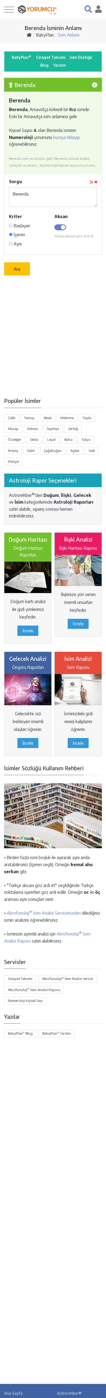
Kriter (15, 216)
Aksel (47, 418)
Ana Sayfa (13, 1393)
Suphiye (53, 428)
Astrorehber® (69, 1393)
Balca (68, 439)
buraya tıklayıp (66, 137)
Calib (11, 418)
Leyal (51, 439)
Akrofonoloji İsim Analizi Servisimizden (44, 913)
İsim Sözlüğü (81, 57)
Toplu (87, 418)
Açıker (75, 450)
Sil (91, 182)
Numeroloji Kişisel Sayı (25, 1000)
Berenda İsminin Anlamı (53, 27)
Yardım (59, 65)
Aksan (61, 216)
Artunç (13, 450)
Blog (44, 65)
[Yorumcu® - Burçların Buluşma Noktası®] (22, 9)
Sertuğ (73, 428)
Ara (17, 269)
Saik (92, 450)
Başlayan (21, 225)
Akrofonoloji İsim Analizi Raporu (34, 989)
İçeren (19, 234)
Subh (31, 450)
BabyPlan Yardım (56, 1033)
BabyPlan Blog (20, 1033)
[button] (88, 9)
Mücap (13, 428)
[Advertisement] (53, 336)
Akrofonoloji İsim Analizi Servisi (67, 978)
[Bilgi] (94, 84)
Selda (34, 439)
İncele (28, 630)
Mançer (13, 461)
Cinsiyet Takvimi (50, 57)
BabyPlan (45, 35)
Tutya (86, 439)
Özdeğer (14, 439)
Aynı (17, 244)
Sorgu (15, 181)
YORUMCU (42, 9)
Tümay (29, 418)
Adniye (32, 428)
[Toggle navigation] (9, 9)
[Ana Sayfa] (29, 35)
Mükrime (67, 418)
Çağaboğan (52, 450)
